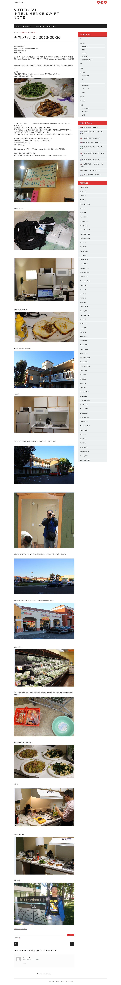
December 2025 (85, 204)
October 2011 (84, 421)
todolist (84, 53)
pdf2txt (84, 49)
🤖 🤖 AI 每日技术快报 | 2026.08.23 (90, 142)
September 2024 (85, 238)
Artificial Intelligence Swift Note (36, 14)
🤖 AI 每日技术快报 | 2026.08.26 (89, 127)
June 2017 (83, 323)
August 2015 (84, 349)
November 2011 (85, 417)
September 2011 (85, 426)
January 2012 (84, 413)
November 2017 (85, 315)
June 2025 (83, 208)
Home (17, 26)
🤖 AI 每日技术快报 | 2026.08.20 (89, 160)
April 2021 (83, 298)
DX (83, 79)
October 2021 (84, 276)
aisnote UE (85, 46)
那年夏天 (84, 111)
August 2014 (84, 370)
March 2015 (83, 353)
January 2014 (84, 396)
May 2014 (83, 383)
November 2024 (85, 234)
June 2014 (83, 379)
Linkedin (101, 2)
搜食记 (82, 96)
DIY (81, 64)
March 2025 (83, 217)
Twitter (98, 2)
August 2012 (84, 409)
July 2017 (83, 319)
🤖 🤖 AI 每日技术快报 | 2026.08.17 (90, 175)
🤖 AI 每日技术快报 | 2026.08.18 (89, 170)
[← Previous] (16, 944)
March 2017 (83, 328)
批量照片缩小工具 (87, 59)
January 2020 (84, 311)
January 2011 (84, 456)
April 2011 (83, 443)
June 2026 (83, 191)
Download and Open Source (45, 26)
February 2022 (84, 268)
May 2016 (83, 332)
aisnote (34, 32)
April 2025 (83, 212)
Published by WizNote (20, 929)
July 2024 (83, 242)
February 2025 (84, 221)
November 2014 (85, 357)
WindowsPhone (86, 89)
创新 (81, 68)
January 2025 (84, 225)
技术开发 (82, 72)
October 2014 (84, 362)
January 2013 (84, 404)
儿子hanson (85, 108)
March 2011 (83, 447)
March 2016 (83, 336)
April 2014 (83, 387)
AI (80, 39)
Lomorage (27, 26)
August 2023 (84, 251)
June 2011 (83, 438)
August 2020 (84, 306)
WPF (83, 92)
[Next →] (72, 944)
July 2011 (83, 434)
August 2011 (84, 430)
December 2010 (85, 460)
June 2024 (83, 247)
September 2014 (85, 366)
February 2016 (84, 340)
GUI (83, 82)
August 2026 (84, 187)
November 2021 (85, 272)
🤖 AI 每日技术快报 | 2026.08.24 (89, 138)
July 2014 (83, 375)
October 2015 (84, 345)
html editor (85, 85)
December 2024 (85, 230)
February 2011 (84, 451)
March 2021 (83, 302)
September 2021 (85, 281)
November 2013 (85, 400)
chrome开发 (85, 75)
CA (19, 937)
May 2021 (83, 294)
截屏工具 (84, 56)
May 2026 (83, 195)
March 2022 (83, 264)
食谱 (83, 115)
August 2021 (84, 285)
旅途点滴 (82, 101)
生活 (81, 105)
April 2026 (83, 200)
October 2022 (84, 255)
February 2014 (84, 392)
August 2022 (84, 259)
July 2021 (83, 289)
